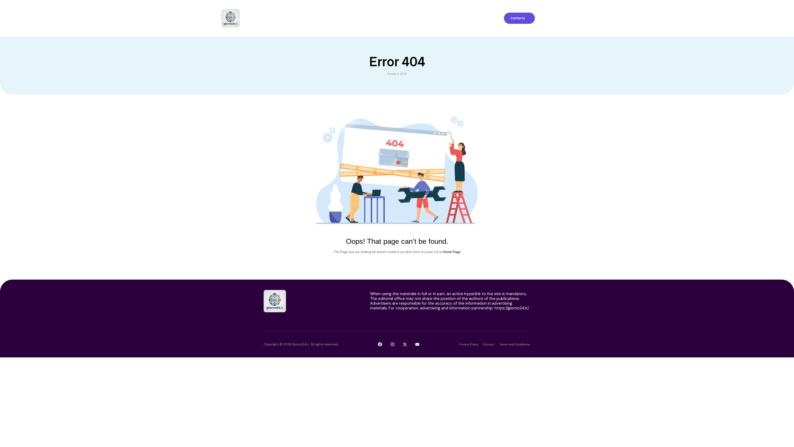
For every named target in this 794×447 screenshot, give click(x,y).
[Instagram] (392, 344)
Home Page (451, 252)
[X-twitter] (405, 344)
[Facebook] (380, 344)
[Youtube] (417, 344)
